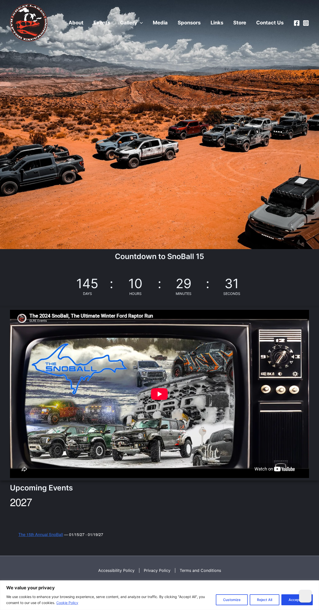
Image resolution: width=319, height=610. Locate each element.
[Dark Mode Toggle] (305, 596)
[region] (159, 595)
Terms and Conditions (200, 570)
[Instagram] (306, 23)
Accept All (297, 600)
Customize (231, 600)
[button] (140, 22)
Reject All (264, 600)
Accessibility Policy (116, 570)
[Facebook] (297, 23)
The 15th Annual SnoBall (40, 534)
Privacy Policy (157, 570)
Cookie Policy (67, 603)
